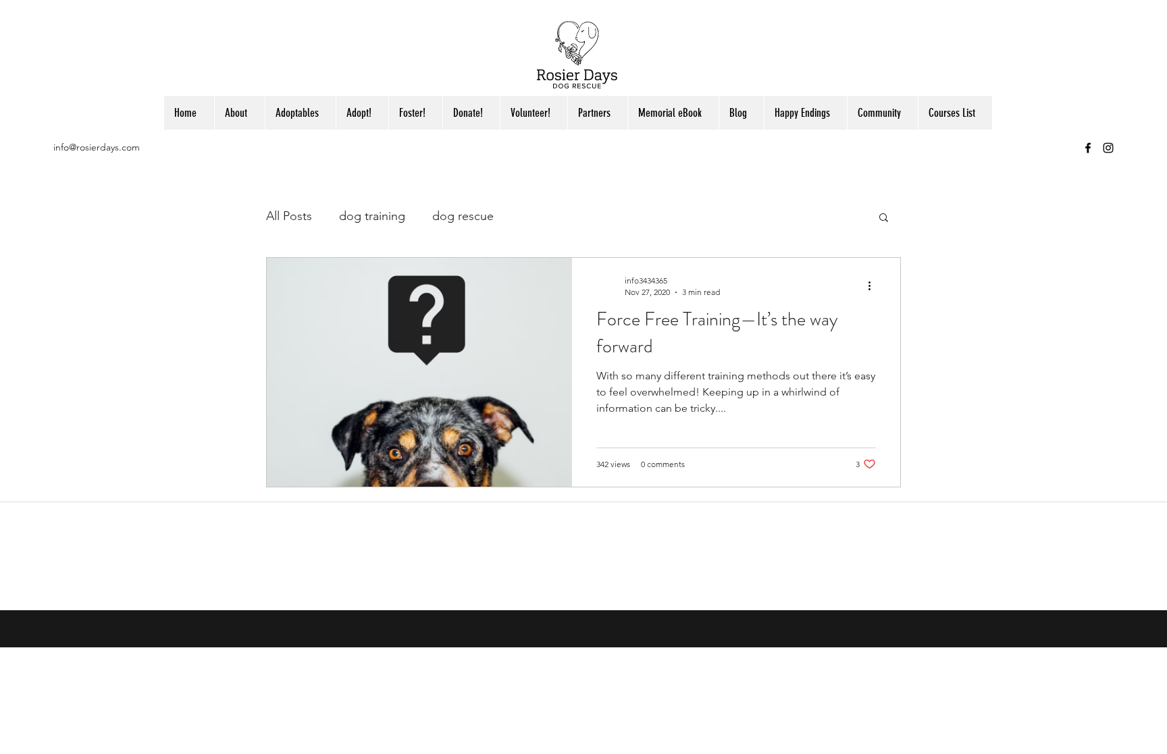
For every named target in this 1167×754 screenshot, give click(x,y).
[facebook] (1088, 148)
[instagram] (1108, 148)
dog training (372, 216)
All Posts (289, 216)
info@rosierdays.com (96, 147)
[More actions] (874, 285)
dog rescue (463, 216)
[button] (883, 218)
